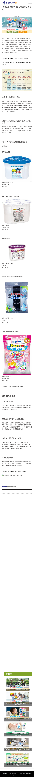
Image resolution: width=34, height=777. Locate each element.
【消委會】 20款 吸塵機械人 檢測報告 (12, 386)
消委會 (14, 486)
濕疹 (26, 48)
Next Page (17, 481)
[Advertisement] (17, 564)
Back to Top (16, 770)
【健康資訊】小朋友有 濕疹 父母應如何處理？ (15, 59)
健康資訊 (9, 486)
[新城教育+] (9, 3)
